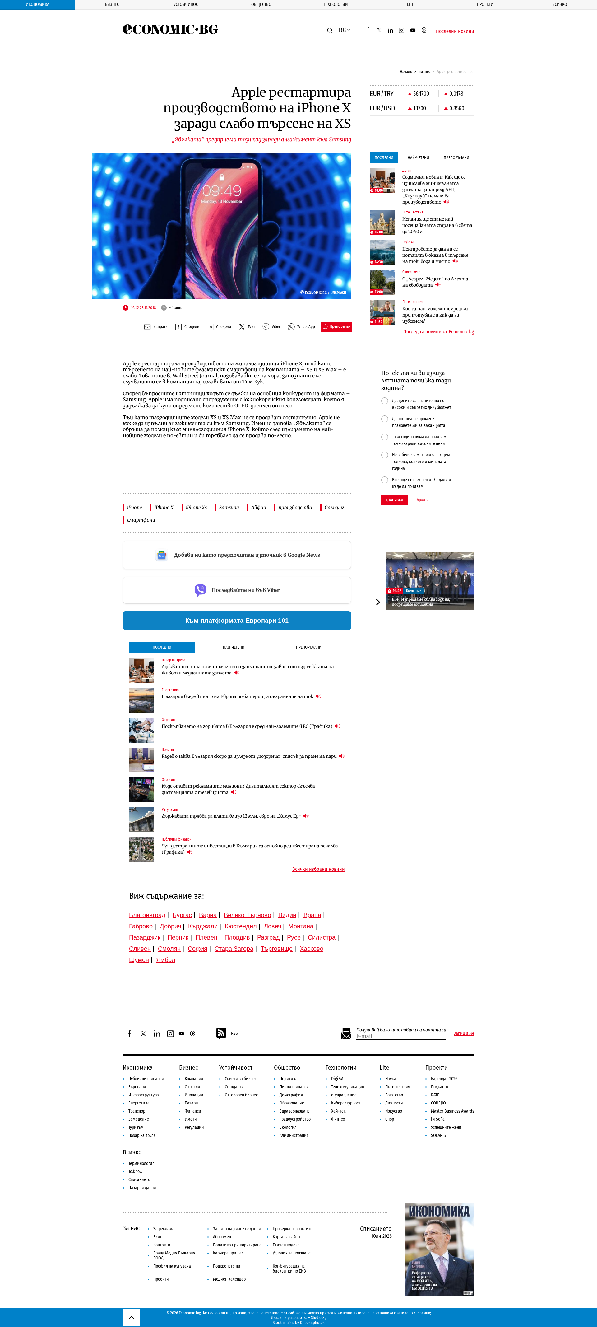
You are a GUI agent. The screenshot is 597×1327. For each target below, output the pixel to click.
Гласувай (394, 500)
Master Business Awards (452, 1111)
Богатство (394, 1095)
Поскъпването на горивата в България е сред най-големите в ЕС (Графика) (247, 726)
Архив (422, 500)
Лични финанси (294, 1087)
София (197, 948)
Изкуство (393, 1111)
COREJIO (438, 1103)
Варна (208, 915)
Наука (390, 1078)
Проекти (485, 4)
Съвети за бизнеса (242, 1078)
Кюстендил (241, 926)
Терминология (141, 1163)
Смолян (169, 948)
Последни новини (455, 31)
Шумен (139, 959)
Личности (394, 1103)
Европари (137, 1087)
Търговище (277, 948)
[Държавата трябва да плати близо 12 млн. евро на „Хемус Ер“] (141, 819)
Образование (292, 1103)
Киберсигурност (345, 1103)
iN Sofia (438, 1119)
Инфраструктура (143, 1095)
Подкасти (439, 1087)
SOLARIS (438, 1135)
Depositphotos (312, 1322)
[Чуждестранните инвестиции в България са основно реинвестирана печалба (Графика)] (141, 849)
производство (295, 507)
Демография (291, 1095)
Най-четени (233, 647)
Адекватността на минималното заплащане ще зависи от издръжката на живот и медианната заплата (248, 670)
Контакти (161, 1245)
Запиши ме (464, 1033)
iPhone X (164, 507)
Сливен (140, 948)
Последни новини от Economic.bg (438, 331)
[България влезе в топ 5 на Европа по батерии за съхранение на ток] (141, 700)
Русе (294, 937)
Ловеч (272, 926)
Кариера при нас (228, 1253)
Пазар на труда (142, 1135)
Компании (413, 591)
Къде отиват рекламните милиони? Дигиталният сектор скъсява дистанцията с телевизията (238, 789)
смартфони (141, 520)
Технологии (336, 4)
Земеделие (138, 1119)
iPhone (134, 507)
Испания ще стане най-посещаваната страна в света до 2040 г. (437, 225)
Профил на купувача (172, 1266)
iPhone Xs (196, 507)
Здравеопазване (295, 1111)
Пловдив (237, 937)
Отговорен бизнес (241, 1095)
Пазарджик (144, 937)
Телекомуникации (347, 1087)
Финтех (338, 1119)
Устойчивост (187, 4)
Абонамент (223, 1237)
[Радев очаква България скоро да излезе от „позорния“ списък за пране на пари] (141, 760)
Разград (268, 937)
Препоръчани (309, 647)
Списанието (139, 1179)
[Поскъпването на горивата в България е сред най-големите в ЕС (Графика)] (141, 730)
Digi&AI (338, 1078)
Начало (406, 71)
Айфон (258, 507)
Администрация (294, 1135)
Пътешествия (397, 1087)
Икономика (37, 4)
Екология (288, 1127)
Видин (287, 915)
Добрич (170, 926)
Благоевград (147, 915)
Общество (261, 4)
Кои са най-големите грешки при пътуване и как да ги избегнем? (435, 315)
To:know (135, 1171)
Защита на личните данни (237, 1228)
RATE (435, 1095)
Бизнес (112, 4)
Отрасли (192, 1087)
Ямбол (165, 959)
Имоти (191, 1119)
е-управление (344, 1095)
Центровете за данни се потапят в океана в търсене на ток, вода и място (435, 255)
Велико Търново (247, 915)
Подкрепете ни (226, 1266)
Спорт (390, 1119)
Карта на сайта (286, 1237)
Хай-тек (338, 1111)
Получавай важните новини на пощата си (401, 1030)
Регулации (194, 1127)
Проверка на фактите (292, 1228)
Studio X (317, 1317)
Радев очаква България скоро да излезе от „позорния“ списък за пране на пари (250, 756)
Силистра (322, 937)
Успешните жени (446, 1127)
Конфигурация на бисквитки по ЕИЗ (289, 1269)
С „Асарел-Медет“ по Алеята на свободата (435, 282)
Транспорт (137, 1111)
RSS (234, 1033)
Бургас (182, 915)
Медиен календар (229, 1279)
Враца (312, 915)
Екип (157, 1237)
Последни (162, 647)
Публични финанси (146, 1078)
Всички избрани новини (318, 869)
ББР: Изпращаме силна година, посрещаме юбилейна (421, 602)
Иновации (194, 1095)
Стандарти (234, 1087)
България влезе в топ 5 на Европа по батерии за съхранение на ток (238, 696)
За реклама (163, 1228)
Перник (178, 937)
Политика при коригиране (237, 1245)
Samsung (229, 507)
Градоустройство (295, 1119)
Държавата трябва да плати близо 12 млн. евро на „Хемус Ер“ (232, 816)
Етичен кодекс (286, 1245)
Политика (289, 1078)
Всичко (559, 4)
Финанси (193, 1111)
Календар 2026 (444, 1078)
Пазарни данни (142, 1187)
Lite (410, 4)
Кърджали (203, 926)
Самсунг (334, 507)
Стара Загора (234, 948)
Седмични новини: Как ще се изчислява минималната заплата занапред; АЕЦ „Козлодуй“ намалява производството (433, 189)
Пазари (191, 1103)
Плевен (206, 937)
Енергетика (139, 1103)
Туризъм (136, 1127)
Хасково (311, 948)
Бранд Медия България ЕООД (174, 1255)
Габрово (141, 926)
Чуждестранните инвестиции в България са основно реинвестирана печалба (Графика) (250, 849)
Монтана (300, 926)
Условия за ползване (292, 1253)
